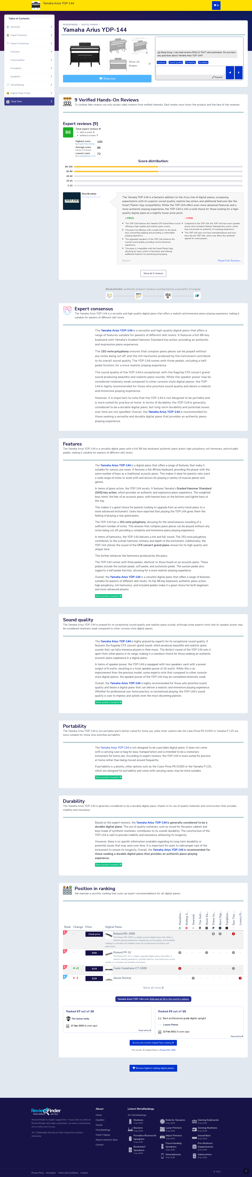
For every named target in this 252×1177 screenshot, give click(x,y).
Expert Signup (103, 1134)
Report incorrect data (107, 1139)
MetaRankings (103, 1130)
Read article (144, 1030)
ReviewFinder (70, 24)
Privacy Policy (38, 1172)
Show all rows (152, 988)
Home (99, 1115)
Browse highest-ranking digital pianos (154, 1068)
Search (99, 1125)
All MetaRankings (137, 1115)
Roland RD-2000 (167, 1050)
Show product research (107, 596)
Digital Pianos (90, 24)
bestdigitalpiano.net (91, 196)
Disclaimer (51, 1172)
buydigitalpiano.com (86, 156)
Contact (100, 1144)
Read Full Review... (229, 260)
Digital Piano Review (86, 144)
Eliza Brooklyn (89, 193)
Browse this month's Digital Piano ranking (152, 1042)
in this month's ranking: (169, 999)
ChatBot (100, 1120)
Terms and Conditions (68, 1172)
